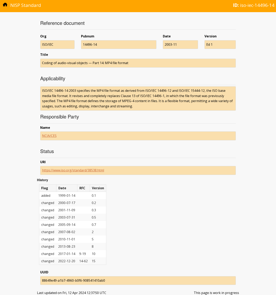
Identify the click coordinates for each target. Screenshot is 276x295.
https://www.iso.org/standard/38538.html (73, 170)
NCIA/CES (49, 135)
